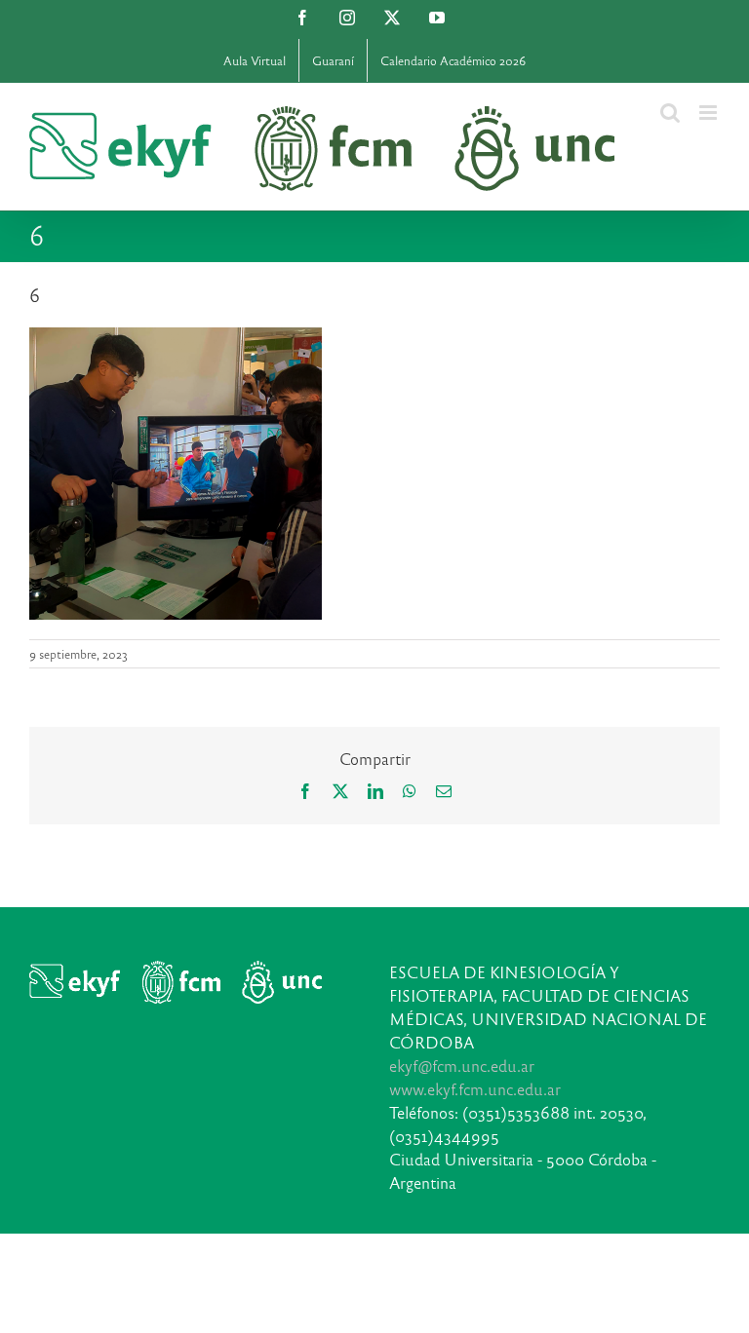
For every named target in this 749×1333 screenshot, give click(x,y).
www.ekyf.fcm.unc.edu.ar (475, 1089)
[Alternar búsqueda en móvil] (670, 112)
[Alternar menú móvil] (709, 112)
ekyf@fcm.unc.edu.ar (461, 1065)
